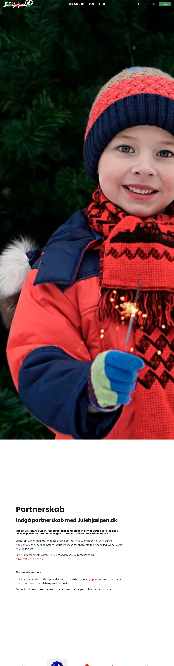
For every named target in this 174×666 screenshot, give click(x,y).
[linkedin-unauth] (139, 4)
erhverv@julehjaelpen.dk (30, 559)
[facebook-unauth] (146, 4)
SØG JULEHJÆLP (76, 4)
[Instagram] (153, 4)
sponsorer (96, 579)
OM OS (102, 4)
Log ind (165, 4)
